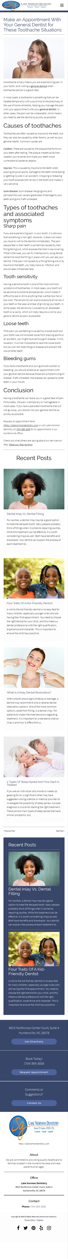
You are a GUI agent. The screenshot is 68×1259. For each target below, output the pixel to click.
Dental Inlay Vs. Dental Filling (25, 513)
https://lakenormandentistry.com (20, 425)
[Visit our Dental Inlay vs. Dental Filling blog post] (34, 489)
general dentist (39, 86)
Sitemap (40, 1220)
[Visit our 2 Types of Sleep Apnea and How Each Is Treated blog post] (34, 757)
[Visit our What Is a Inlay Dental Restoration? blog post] (34, 667)
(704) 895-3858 (23, 429)
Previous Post (10, 831)
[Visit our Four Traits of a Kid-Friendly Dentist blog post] (34, 578)
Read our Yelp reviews (20, 444)
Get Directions (34, 1041)
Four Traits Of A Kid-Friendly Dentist (29, 603)
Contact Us (34, 1103)
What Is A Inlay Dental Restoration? (29, 692)
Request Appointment (34, 1072)
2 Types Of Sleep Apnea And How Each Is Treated (33, 783)
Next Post (59, 831)
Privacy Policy (30, 1220)
